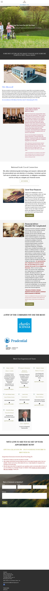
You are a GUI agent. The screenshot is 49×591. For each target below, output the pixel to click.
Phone (34, 484)
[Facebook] (4, 584)
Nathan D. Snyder (39, 370)
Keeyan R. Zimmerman (24, 371)
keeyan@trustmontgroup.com (24, 387)
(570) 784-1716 (9, 573)
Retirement (5, 589)
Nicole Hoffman (39, 397)
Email (18, 484)
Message (4, 492)
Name (3, 484)
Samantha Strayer (9, 412)
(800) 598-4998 (10, 574)
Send (4, 502)
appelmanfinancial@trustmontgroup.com (39, 381)
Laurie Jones (24, 397)
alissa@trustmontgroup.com (9, 389)
